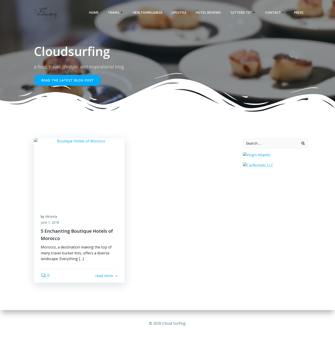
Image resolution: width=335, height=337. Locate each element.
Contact (273, 12)
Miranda (51, 216)
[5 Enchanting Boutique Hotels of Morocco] (79, 172)
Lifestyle (179, 12)
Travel (114, 12)
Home (94, 12)
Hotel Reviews (208, 12)
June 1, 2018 (50, 222)
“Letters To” (241, 12)
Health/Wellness (147, 12)
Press (298, 12)
